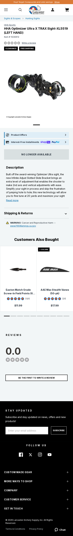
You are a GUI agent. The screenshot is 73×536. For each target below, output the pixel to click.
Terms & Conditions (15, 529)
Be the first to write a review (36, 378)
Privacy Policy (36, 529)
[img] (5, 43)
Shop (57, 2)
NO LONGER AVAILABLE (36, 154)
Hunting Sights (32, 18)
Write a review (29, 43)
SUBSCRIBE (59, 430)
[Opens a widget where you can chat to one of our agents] (60, 530)
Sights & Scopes (12, 18)
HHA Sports (10, 25)
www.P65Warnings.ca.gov (23, 226)
